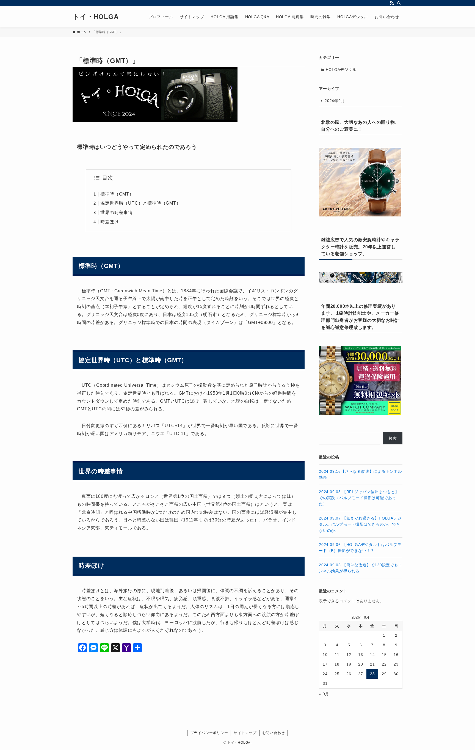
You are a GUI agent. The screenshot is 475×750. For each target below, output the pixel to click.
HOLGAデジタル (341, 69)
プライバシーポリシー (209, 733)
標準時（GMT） (117, 194)
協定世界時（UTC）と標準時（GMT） (140, 203)
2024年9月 (335, 100)
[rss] (391, 3)
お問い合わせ (273, 733)
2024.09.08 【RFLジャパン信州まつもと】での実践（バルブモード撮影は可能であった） (359, 498)
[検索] (398, 3)
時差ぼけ (109, 221)
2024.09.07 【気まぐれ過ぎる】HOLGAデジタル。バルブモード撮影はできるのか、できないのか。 (360, 524)
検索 (393, 438)
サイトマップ (245, 733)
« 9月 (324, 694)
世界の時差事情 (116, 212)
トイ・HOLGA (95, 16)
